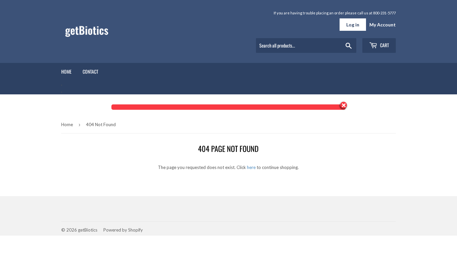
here (251, 167)
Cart (384, 45)
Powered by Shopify (123, 230)
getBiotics (87, 230)
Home (66, 71)
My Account (382, 24)
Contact (90, 71)
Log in (352, 24)
